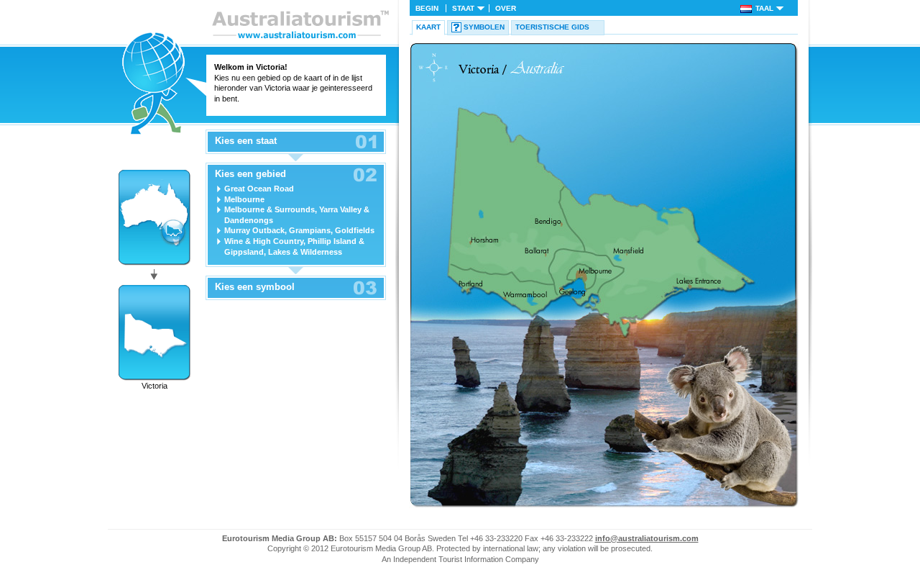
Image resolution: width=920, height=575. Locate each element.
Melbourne (244, 199)
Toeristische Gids (552, 27)
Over (505, 8)
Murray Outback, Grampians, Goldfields (299, 230)
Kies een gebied (250, 174)
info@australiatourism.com (647, 538)
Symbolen (484, 27)
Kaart (428, 27)
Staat (463, 8)
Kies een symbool (255, 287)
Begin (426, 8)
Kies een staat (246, 141)
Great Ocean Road (259, 188)
